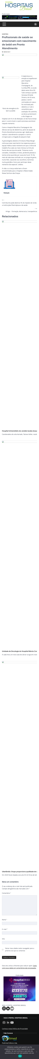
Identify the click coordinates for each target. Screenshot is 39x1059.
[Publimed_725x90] (19, 19)
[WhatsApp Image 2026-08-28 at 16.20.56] (20, 1000)
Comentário (6, 893)
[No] (37, 1052)
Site (3, 939)
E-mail (5, 929)
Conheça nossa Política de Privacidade (15, 1028)
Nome (4, 919)
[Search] (35, 24)
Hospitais (5, 34)
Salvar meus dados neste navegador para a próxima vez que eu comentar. (19, 949)
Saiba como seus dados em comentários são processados (19, 966)
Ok (20, 1056)
